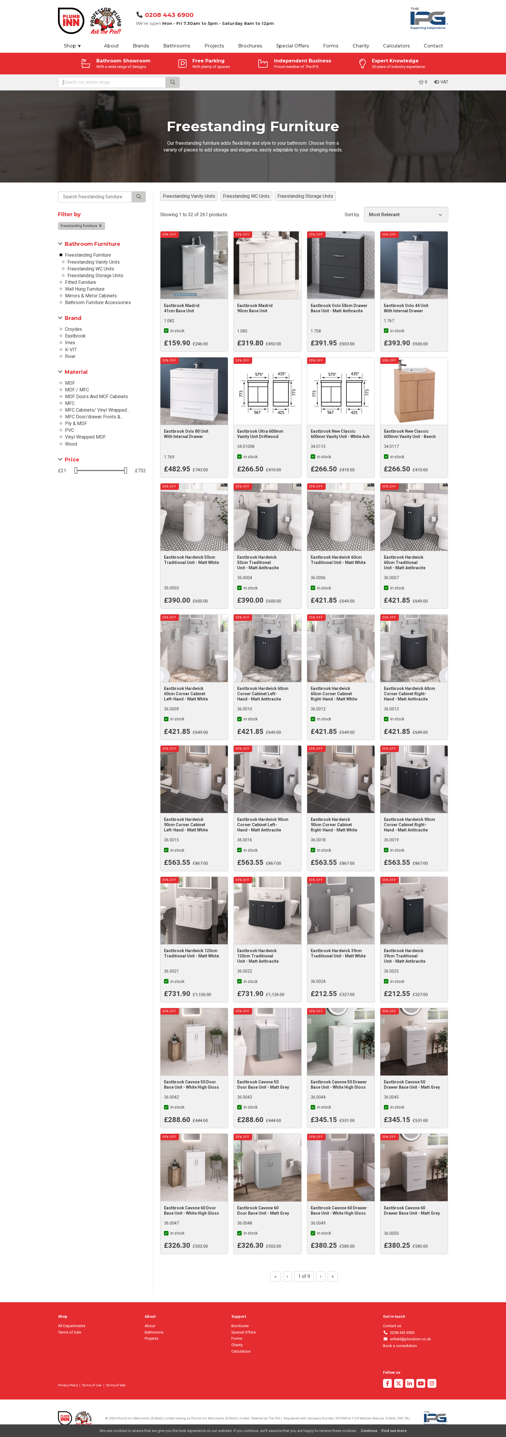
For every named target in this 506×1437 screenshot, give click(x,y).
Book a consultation (400, 1346)
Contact (433, 46)
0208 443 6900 (169, 14)
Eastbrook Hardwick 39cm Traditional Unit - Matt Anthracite (404, 956)
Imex (69, 342)
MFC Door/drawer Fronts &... (93, 417)
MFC (69, 403)
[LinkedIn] (409, 1384)
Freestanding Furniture (79, 226)
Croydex (73, 329)
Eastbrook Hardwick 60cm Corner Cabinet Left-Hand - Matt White (186, 693)
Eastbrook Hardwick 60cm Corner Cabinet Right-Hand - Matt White (334, 693)
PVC (69, 430)
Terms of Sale (69, 1332)
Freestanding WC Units (90, 269)
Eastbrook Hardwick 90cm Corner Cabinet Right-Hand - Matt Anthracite (409, 824)
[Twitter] (398, 1384)
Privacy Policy (68, 1385)
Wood (70, 444)
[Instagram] (432, 1384)
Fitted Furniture (80, 282)
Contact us (392, 1326)
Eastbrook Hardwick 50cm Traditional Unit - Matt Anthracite (258, 562)
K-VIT (70, 349)
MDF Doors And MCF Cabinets (96, 396)
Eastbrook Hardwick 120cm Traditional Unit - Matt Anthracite (258, 956)
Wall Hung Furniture (84, 289)
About (111, 46)
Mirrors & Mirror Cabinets (90, 296)
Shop (72, 46)
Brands (141, 46)
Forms (331, 46)
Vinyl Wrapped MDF (85, 437)
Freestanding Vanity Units (93, 262)
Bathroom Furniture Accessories (97, 302)
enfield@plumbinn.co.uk (409, 1339)
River (70, 356)
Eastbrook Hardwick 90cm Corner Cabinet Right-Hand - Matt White (334, 824)
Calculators (396, 46)
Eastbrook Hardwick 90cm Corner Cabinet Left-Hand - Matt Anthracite (262, 824)
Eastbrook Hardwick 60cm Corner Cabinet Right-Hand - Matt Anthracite (409, 693)
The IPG (274, 1418)
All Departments (71, 1326)
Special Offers (292, 46)
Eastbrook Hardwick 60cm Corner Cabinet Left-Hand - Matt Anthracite (262, 693)
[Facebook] (387, 1384)
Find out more (394, 1431)
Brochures (250, 46)
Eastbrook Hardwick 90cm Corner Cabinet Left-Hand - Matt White (186, 824)
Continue (369, 1431)
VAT (443, 82)
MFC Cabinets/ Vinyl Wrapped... (96, 410)
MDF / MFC (76, 390)
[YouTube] (420, 1384)
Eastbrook (75, 336)
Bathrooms (176, 46)
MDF (69, 383)
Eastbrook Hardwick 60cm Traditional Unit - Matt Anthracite (404, 562)
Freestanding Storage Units (94, 275)
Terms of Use (92, 1385)
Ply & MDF (75, 423)
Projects (214, 46)
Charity (361, 46)
